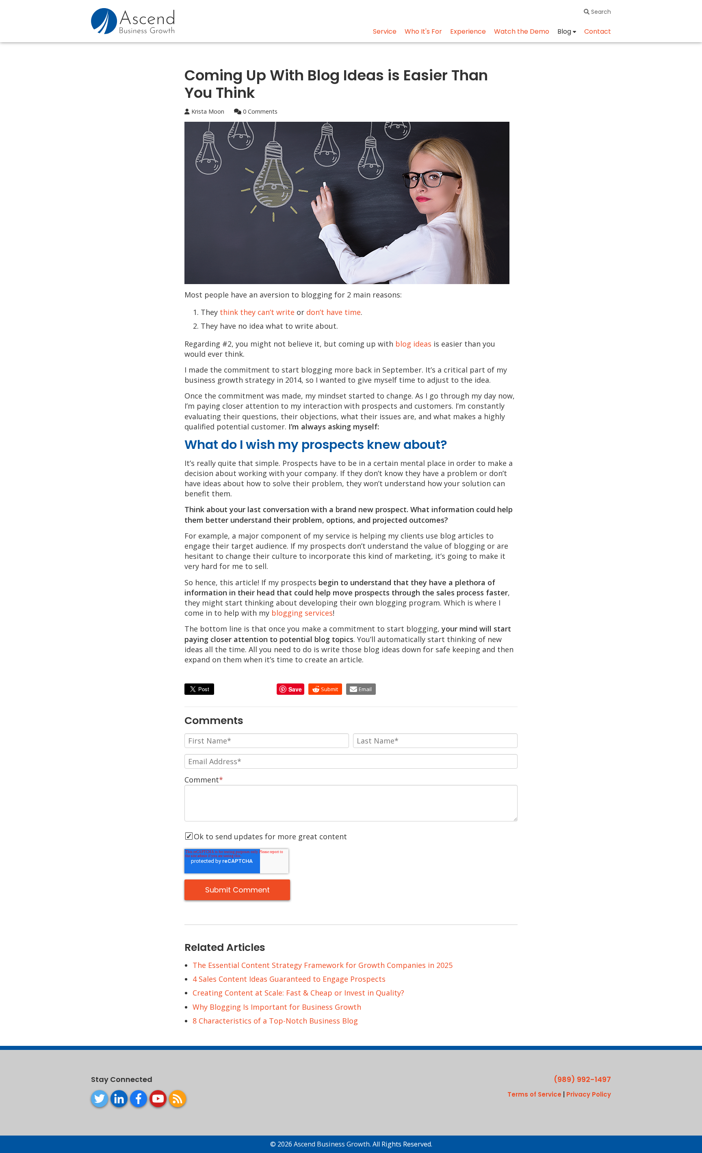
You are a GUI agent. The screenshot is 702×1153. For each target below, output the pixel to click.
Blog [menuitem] (564, 31)
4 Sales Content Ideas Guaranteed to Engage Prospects (289, 979)
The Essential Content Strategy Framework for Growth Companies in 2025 (323, 965)
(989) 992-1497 (582, 1079)
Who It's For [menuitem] (423, 31)
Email (365, 689)
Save (295, 689)
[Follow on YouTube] (158, 1098)
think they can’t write (257, 312)
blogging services (302, 613)
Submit (329, 689)
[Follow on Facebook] (138, 1098)
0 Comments (259, 111)
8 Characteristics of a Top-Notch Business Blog (275, 1021)
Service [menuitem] (384, 31)
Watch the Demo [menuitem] (521, 31)
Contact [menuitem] (597, 31)
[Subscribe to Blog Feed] (177, 1098)
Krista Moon (207, 111)
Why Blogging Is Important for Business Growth (277, 1007)
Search (600, 12)
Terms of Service (534, 1094)
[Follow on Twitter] (99, 1098)
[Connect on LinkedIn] (119, 1098)
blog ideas (413, 344)
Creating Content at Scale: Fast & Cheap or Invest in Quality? (298, 993)
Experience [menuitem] (468, 31)
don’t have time (333, 312)
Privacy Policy (588, 1094)
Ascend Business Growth (332, 1144)
